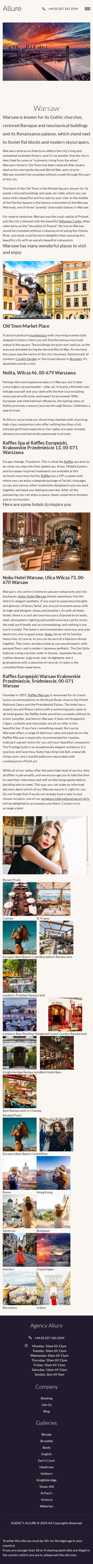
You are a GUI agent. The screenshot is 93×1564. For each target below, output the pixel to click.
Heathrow (47, 1467)
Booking (46, 1398)
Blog (46, 1411)
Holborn (47, 1473)
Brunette (46, 1441)
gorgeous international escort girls (65, 799)
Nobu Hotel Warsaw (32, 596)
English (47, 1454)
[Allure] (12, 8)
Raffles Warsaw (38, 695)
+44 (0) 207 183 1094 (63, 9)
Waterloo (46, 1506)
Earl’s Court (46, 1460)
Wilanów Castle (70, 221)
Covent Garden (26, 359)
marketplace (38, 335)
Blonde (46, 1434)
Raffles (68, 461)
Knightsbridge (46, 1480)
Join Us (47, 1404)
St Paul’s (46, 1493)
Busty (47, 1447)
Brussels (76, 359)
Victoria (46, 1499)
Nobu (49, 634)
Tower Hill (46, 1486)
